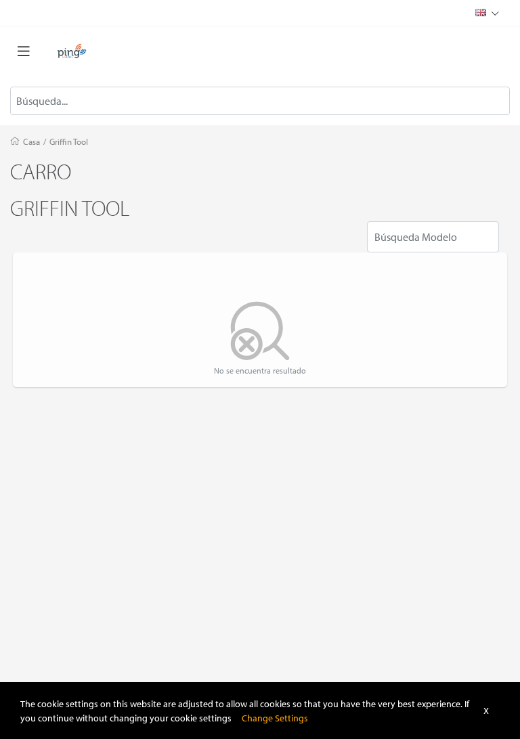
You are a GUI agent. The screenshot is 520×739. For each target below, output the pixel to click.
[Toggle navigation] (23, 51)
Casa (31, 141)
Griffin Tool (68, 141)
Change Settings (275, 717)
